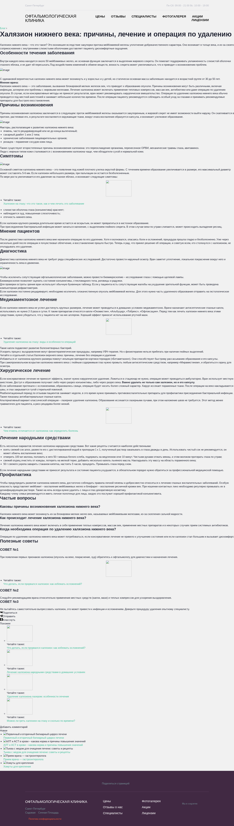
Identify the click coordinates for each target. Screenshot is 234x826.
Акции (197, 16)
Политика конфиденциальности (45, 819)
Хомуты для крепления (17, 766)
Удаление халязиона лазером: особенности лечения (38, 696)
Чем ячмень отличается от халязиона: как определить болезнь (40, 430)
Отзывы (118, 16)
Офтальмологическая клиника (50, 18)
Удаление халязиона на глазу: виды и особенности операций (39, 341)
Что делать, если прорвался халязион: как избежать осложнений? (42, 583)
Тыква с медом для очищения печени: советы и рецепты (36, 752)
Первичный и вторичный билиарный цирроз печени (33, 737)
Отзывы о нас (113, 807)
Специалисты (144, 16)
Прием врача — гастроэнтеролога (23, 759)
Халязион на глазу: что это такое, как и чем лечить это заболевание (43, 203)
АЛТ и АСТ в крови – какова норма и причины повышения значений (43, 744)
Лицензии (200, 20)
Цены (100, 16)
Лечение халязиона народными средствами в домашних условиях (46, 672)
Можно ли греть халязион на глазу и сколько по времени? (41, 720)
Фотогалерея (174, 16)
